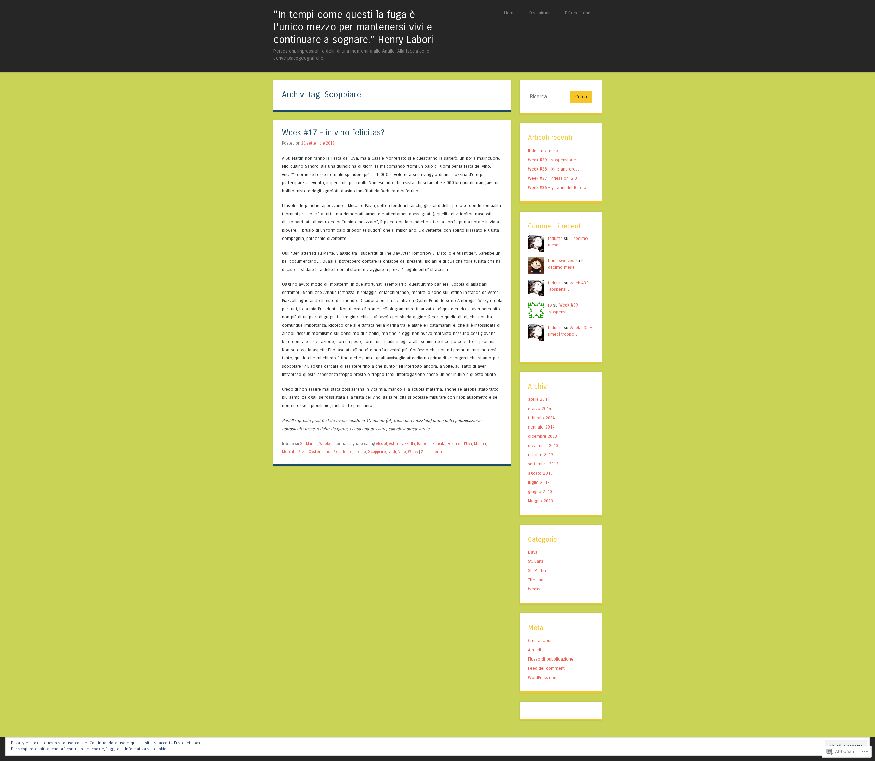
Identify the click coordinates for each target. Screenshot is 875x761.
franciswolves (561, 260)
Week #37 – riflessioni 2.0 (552, 178)
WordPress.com (543, 677)
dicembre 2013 (542, 436)
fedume (555, 238)
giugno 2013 (540, 491)
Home (510, 12)
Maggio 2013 (540, 500)
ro (550, 305)
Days (532, 552)
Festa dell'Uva (459, 443)
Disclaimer (539, 12)
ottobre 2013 (540, 454)
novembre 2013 (543, 445)
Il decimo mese (543, 150)
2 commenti (431, 451)
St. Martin (308, 443)
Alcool (381, 443)
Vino (402, 451)
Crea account (541, 640)
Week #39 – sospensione (552, 159)
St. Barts (536, 561)
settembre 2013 (543, 463)
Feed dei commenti (547, 668)
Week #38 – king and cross (554, 169)
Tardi (392, 451)
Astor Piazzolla (402, 443)
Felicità (439, 443)
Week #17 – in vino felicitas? (333, 133)
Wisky (413, 451)
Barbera (424, 443)
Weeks (325, 443)
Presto (360, 451)
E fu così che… (580, 12)
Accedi (534, 649)
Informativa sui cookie (145, 749)
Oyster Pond (320, 451)
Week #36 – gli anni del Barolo (557, 187)
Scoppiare (377, 451)
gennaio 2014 (541, 427)
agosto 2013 (540, 473)
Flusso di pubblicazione (551, 659)
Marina (480, 443)
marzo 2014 (539, 408)
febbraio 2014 (541, 417)
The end (535, 579)
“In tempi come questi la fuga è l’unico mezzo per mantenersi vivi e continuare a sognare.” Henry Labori (353, 27)
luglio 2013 (539, 482)
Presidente (342, 451)
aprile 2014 (539, 399)
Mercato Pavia (294, 451)
